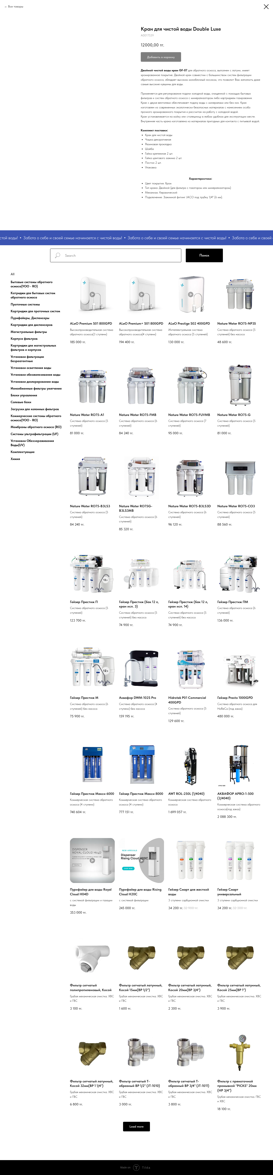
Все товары (15, 6)
